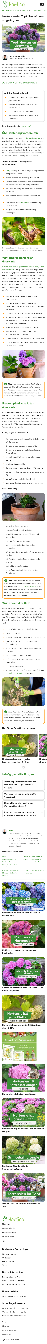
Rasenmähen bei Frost (11, 1277)
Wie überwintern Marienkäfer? (15, 1296)
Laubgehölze (35, 10)
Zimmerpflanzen (9, 1254)
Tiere (4, 1265)
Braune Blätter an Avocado (13, 1284)
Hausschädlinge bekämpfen (14, 1315)
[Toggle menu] (42, 4)
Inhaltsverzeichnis (16, 126)
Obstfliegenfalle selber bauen (15, 1308)
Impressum (6, 1335)
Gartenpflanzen (12, 10)
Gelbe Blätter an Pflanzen (13, 1281)
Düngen (9, 171)
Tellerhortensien (30, 586)
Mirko (11, 830)
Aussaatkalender (8, 1228)
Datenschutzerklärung (10, 1330)
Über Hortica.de (8, 1237)
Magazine (6, 1322)
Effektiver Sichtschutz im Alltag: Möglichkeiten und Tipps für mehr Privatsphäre (34, 859)
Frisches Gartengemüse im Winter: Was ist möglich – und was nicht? (9, 862)
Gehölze (24, 10)
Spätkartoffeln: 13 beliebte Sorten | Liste (34, 871)
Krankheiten (24, 203)
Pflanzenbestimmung (10, 1232)
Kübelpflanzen (8, 1261)
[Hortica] (14, 4)
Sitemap (5, 1326)
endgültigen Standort (15, 673)
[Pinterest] (4, 1241)
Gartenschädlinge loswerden (14, 1312)
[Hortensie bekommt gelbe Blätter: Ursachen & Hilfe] (20, 745)
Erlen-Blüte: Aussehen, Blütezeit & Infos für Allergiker (10, 872)
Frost (8, 199)
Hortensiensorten (33, 138)
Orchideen (6, 1258)
